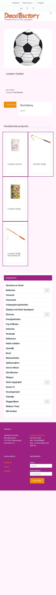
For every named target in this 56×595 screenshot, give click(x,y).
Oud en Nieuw (12, 367)
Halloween (11, 338)
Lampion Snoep (14, 209)
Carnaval (10, 295)
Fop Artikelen (12, 324)
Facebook (7, 463)
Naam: (32, 463)
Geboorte (10, 329)
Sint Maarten (18, 92)
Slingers (10, 377)
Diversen (27, 314)
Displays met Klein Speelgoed (20, 309)
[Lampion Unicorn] (15, 146)
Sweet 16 (10, 387)
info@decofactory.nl (37, 435)
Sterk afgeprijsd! (27, 382)
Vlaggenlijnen (27, 401)
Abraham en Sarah (15, 285)
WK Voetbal (11, 411)
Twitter (6, 467)
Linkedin (7, 471)
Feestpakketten (13, 319)
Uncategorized (13, 392)
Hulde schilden (13, 343)
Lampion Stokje (39, 164)
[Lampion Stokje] (40, 146)
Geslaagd (10, 334)
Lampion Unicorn (15, 164)
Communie (11, 300)
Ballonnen (27, 290)
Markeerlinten (12, 358)
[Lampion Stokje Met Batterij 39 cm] (15, 235)
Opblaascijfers (12, 363)
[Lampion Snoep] (15, 191)
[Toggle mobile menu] (50, 13)
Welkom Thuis (12, 406)
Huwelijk (10, 348)
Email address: (35, 471)
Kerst (8, 353)
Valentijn (10, 396)
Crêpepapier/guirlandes (17, 305)
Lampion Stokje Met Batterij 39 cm (14, 255)
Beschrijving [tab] (11, 104)
